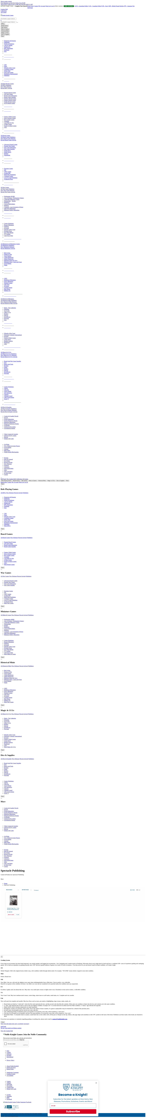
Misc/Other (7, 450)
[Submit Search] (17, 22)
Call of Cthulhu (8, 45)
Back (2, 484)
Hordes (14, 201)
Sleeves (6, 315)
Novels (6, 417)
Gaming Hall (4, 9)
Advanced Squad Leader (10, 144)
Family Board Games (9, 102)
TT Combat (7, 234)
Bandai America (8, 341)
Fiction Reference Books (10, 420)
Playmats (6, 318)
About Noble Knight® (13, 1066)
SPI (5, 170)
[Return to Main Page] (1, 569)
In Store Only (7, 473)
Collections (4, 11)
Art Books (7, 425)
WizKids (6, 226)
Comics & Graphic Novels (11, 416)
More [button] (2, 879)
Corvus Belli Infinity (9, 204)
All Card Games (8, 94)
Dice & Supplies (5, 34)
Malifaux (6, 205)
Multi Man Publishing (10, 174)
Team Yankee (7, 256)
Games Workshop (9, 223)
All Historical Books (9, 428)
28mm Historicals (8, 259)
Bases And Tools (8, 364)
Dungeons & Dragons (10, 40)
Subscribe (73, 1111)
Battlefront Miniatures (10, 280)
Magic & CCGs (5, 32)
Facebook (9, 1099)
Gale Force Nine (8, 235)
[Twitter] (11, 1102)
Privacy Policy (10, 1060)
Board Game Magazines (10, 95)
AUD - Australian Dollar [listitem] (81, 6)
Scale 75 (6, 399)
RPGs (2, 23)
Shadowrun (7, 47)
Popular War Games (9, 146)
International (10, 1057)
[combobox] (8, 19)
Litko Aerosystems (9, 397)
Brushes (6, 366)
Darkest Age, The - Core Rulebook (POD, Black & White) (13, 909)
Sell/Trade (30, 7)
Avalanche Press (8, 179)
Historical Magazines (9, 422)
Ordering (9, 1054)
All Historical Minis (6, 666)
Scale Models (7, 263)
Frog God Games (8, 72)
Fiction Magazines (9, 419)
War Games (4, 27)
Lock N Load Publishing (10, 177)
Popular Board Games (10, 92)
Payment (9, 1055)
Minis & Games (5, 29)
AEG (5, 127)
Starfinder (6, 50)
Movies (6, 437)
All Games (3, 12)
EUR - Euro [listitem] (104, 6)
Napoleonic (7, 155)
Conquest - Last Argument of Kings (13, 207)
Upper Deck (7, 339)
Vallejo (6, 388)
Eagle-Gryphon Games (10, 126)
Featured (6, 465)
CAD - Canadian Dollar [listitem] (94, 6)
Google (9, 1094)
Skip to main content (6, 1)
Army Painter (7, 391)
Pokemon (6, 309)
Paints (5, 265)
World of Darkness (9, 44)
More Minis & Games (10, 654)
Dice (5, 51)
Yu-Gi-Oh (6, 311)
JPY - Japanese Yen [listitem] (129, 6)
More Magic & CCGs (10, 747)
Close (2, 1022)
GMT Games (7, 171)
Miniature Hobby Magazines (11, 210)
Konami (6, 336)
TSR (5, 65)
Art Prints (6, 444)
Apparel (6, 449)
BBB (8, 1097)
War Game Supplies (9, 149)
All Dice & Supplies (6, 759)
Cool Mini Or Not (9, 122)
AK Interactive (8, 393)
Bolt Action (7, 253)
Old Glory (7, 284)
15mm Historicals (8, 257)
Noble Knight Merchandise (11, 452)
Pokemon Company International (13, 335)
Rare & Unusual (8, 459)
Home (5, 883)
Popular (6, 458)
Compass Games (8, 176)
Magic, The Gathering (10, 308)
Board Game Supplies (10, 97)
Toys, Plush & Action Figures (12, 446)
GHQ (5, 278)
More (2, 36)
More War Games (9, 603)
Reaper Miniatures (9, 225)
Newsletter (9, 1086)
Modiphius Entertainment (11, 74)
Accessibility (10, 1075)
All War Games (5, 576)
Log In (53, 6)
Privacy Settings (10, 1058)
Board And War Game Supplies (12, 361)
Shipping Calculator (11, 1070)
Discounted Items (8, 468)
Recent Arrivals (8, 462)
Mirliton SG (7, 290)
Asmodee (6, 121)
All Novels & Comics (10, 427)
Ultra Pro (6, 390)
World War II (7, 152)
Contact (36, 6)
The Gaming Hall (11, 479)
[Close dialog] (96, 1082)
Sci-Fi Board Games (9, 103)
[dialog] (73, 989)
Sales (5, 470)
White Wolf (7, 71)
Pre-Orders (7, 461)
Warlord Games (8, 283)
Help (8, 1051)
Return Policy (10, 1069)
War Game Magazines (10, 147)
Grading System (11, 1074)
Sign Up (22, 1039)
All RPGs (3, 492)
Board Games (4, 25)
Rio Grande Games (9, 119)
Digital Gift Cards (9, 438)
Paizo (5, 66)
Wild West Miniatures (10, 208)
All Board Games (5, 537)
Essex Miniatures (8, 281)
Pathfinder (7, 42)
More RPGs (7, 525)
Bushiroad (7, 342)
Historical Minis (5, 31)
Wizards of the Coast (9, 68)
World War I (7, 150)
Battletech (6, 202)
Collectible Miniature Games (11, 199)
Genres (6, 474)
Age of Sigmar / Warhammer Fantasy (14, 198)
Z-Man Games (8, 124)
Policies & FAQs (11, 1067)
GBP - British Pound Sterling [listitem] (116, 6)
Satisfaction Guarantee (13, 1072)
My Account (41, 6)
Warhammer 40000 (9, 619)
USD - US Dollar (69, 6)
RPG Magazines (8, 48)
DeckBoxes (7, 317)
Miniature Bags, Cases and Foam (13, 262)
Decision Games (8, 168)
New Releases (8, 464)
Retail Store (30, 6)
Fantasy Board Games (10, 100)
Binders (6, 314)
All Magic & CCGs (6, 714)
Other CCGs (7, 312)
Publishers (25, 492)
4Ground (6, 228)
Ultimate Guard (8, 396)
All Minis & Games (6, 615)
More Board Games (9, 564)
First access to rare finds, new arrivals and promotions (17, 1038)
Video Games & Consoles (11, 434)
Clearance (6, 467)
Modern (6, 153)
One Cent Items (8, 471)
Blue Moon (7, 289)
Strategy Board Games (10, 98)
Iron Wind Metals (8, 232)
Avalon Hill (7, 173)
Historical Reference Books (11, 423)
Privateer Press (8, 231)
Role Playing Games (6, 480)
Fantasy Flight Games (10, 116)
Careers (9, 1081)
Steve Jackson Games (10, 118)
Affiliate (9, 1083)
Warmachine (7, 201)
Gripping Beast (8, 287)
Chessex (6, 394)
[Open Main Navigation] (1, 14)
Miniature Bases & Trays (10, 260)
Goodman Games (8, 69)
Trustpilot (9, 1096)
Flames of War (8, 254)
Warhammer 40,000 (9, 196)
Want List (48, 6)
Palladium (6, 75)
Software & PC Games (10, 435)
